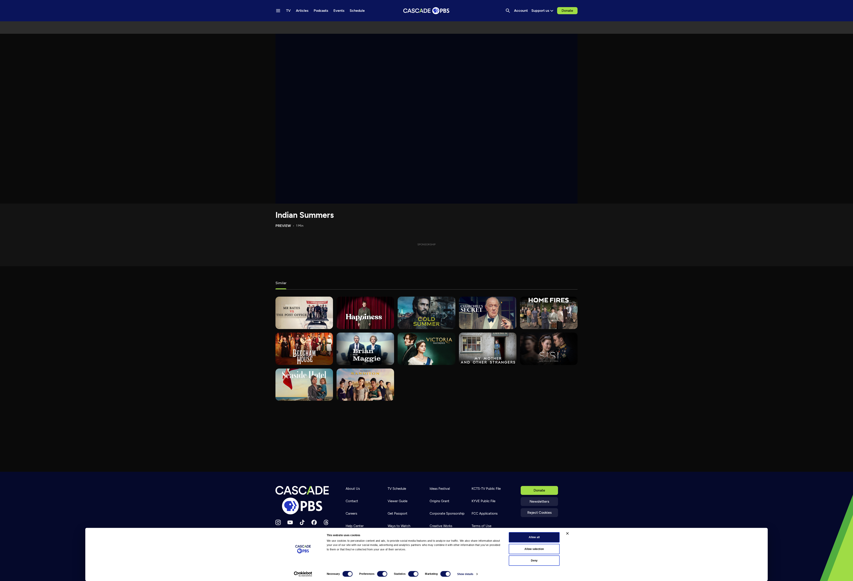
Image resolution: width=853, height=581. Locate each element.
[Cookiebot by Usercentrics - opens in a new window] (303, 574)
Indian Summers (304, 215)
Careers (351, 514)
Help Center (355, 526)
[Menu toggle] (278, 10)
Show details (465, 574)
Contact (352, 501)
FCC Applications (485, 514)
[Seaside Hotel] (304, 385)
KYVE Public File (483, 501)
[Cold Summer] (426, 313)
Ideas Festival (440, 489)
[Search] (507, 10)
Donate (567, 10)
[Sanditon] (365, 385)
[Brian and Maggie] (365, 349)
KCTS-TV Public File (486, 489)
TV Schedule (397, 489)
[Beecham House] (304, 349)
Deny (534, 560)
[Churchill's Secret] (487, 313)
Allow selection (534, 548)
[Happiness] (365, 313)
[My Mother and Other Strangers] (487, 349)
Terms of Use (481, 526)
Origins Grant (439, 501)
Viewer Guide (397, 501)
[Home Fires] (549, 313)
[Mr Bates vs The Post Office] (304, 313)
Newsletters (539, 501)
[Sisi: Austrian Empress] (549, 349)
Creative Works (441, 526)
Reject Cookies (539, 512)
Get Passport (397, 514)
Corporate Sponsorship (447, 514)
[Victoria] (426, 349)
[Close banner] (567, 533)
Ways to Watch (399, 526)
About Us (353, 489)
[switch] (382, 574)
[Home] (303, 500)
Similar (280, 283)
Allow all (534, 537)
